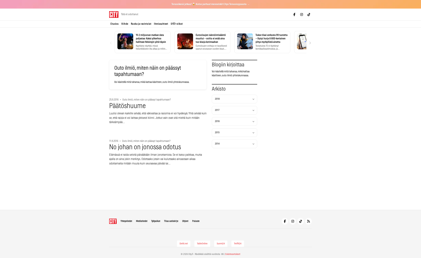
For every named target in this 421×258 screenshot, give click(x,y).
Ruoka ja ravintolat (141, 24)
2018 (217, 99)
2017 (217, 110)
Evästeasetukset (232, 254)
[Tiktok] (309, 14)
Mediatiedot (141, 221)
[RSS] (308, 221)
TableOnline (202, 244)
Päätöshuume (127, 106)
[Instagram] (302, 14)
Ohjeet (185, 221)
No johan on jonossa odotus (145, 147)
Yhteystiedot (126, 221)
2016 (217, 121)
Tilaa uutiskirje (171, 221)
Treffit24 (237, 244)
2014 (217, 144)
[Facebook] (294, 14)
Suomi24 (221, 244)
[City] (113, 221)
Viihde (124, 24)
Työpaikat (155, 221)
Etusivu (115, 24)
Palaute (195, 221)
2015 (217, 132)
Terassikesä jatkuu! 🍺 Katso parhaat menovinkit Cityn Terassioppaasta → (211, 4)
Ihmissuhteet (161, 24)
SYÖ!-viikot (177, 24)
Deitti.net (184, 244)
